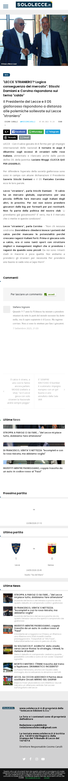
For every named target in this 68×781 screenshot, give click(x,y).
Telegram (54, 131)
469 (8, 447)
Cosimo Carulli (11, 122)
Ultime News (11, 586)
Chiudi (46, 778)
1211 (9, 465)
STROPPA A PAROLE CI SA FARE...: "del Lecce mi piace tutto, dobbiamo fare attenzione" (32, 434)
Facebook (20, 131)
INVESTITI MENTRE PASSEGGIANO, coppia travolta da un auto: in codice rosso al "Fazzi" (32, 470)
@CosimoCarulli (28, 122)
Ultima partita (13, 532)
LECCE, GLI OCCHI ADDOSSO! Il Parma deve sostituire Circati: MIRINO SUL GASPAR (38, 678)
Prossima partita (15, 493)
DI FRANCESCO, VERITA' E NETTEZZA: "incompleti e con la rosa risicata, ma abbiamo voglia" (33, 452)
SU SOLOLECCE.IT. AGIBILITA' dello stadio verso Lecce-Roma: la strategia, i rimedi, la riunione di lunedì (38, 648)
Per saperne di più (32, 778)
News (6, 75)
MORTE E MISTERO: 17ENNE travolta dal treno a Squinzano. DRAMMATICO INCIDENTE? (39, 665)
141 (8, 430)
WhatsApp (37, 131)
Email (26, 137)
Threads (12, 137)
